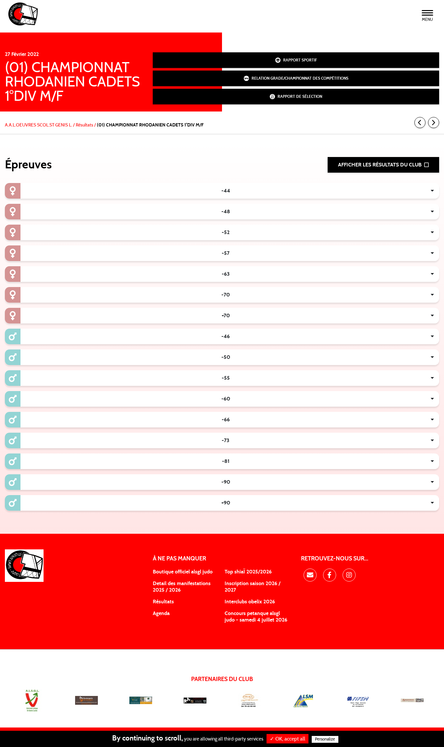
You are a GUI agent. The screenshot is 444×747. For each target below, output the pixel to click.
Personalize (325, 739)
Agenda (161, 613)
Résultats (163, 601)
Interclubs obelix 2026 (250, 601)
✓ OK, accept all (287, 738)
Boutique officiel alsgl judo (183, 571)
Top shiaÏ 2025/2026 (248, 571)
